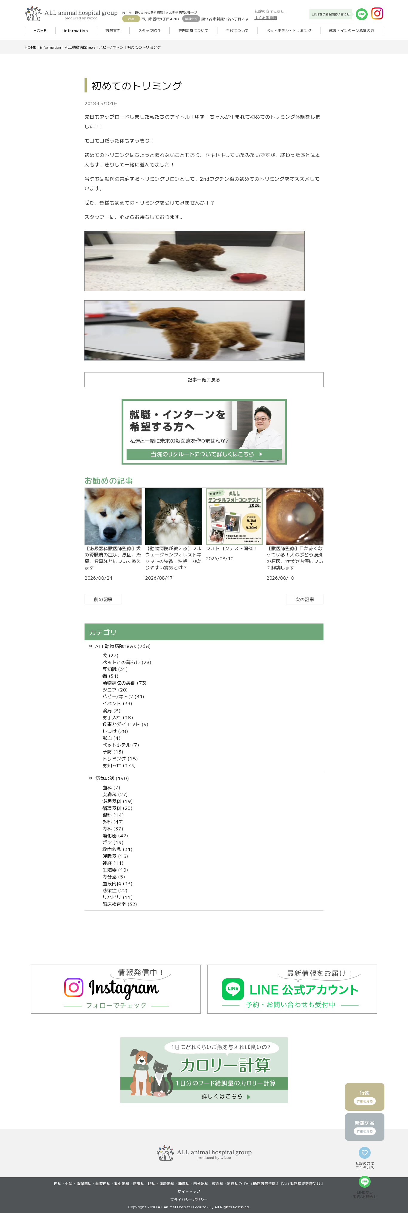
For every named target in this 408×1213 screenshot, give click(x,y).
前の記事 (103, 599)
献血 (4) (111, 737)
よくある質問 (265, 17)
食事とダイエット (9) (125, 724)
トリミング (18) (120, 758)
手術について (237, 30)
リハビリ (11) (117, 897)
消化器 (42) (115, 835)
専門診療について (193, 30)
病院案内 (112, 30)
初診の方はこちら (269, 10)
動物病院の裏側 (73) (124, 682)
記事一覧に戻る (204, 379)
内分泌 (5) (113, 876)
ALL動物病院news (80, 46)
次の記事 (304, 599)
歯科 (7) (111, 787)
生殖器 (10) (115, 869)
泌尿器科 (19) (117, 801)
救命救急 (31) (117, 849)
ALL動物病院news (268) (123, 646)
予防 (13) (112, 751)
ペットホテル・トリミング (289, 30)
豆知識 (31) (115, 669)
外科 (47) (113, 821)
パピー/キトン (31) (123, 696)
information (76, 30)
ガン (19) (113, 842)
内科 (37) (112, 828)
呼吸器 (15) (115, 855)
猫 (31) (110, 675)
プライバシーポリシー (189, 1199)
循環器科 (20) (117, 807)
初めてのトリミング (144, 46)
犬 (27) (110, 655)
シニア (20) (115, 689)
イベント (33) (117, 703)
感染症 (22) (115, 890)
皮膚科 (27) (115, 794)
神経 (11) (113, 862)
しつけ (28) (115, 731)
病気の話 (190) (112, 778)
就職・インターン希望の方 (351, 30)
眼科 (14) (113, 814)
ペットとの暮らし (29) (127, 662)
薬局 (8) (111, 710)
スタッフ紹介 (149, 30)
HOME (40, 30)
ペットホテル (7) (120, 744)
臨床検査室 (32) (119, 904)
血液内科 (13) (117, 883)
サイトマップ (189, 1191)
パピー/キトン (111, 46)
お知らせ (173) (119, 765)
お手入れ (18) (118, 717)
